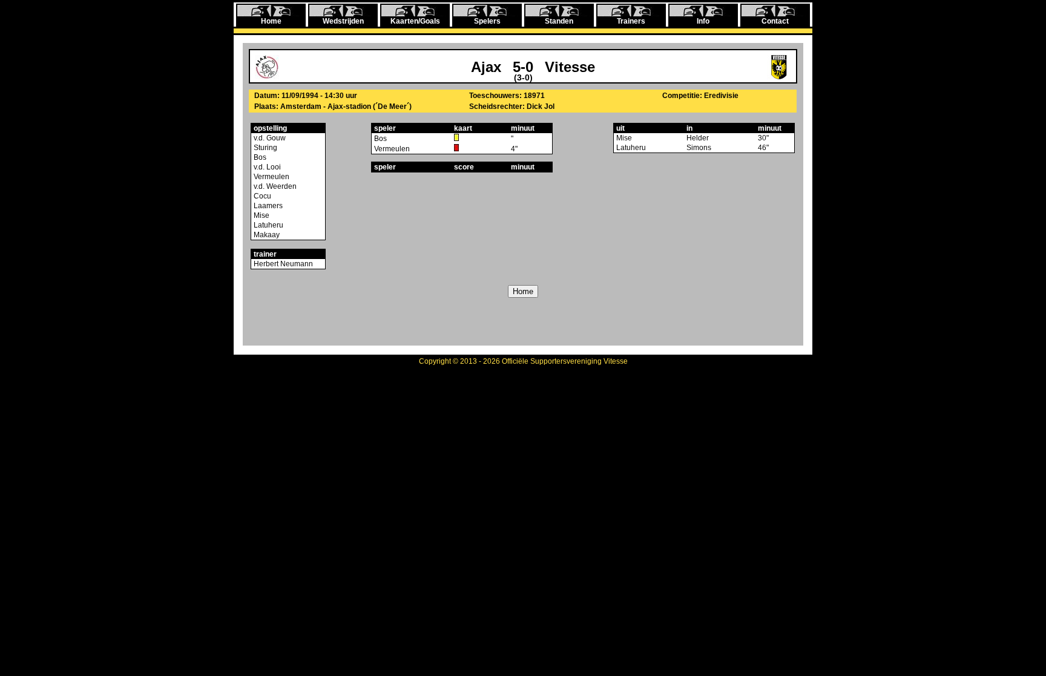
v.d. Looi (266, 167)
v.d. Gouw (269, 138)
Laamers (267, 206)
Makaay (266, 235)
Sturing (264, 147)
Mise (260, 215)
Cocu (261, 196)
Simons (698, 147)
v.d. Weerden (274, 186)
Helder (697, 138)
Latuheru (267, 225)
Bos (259, 157)
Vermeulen (270, 176)
